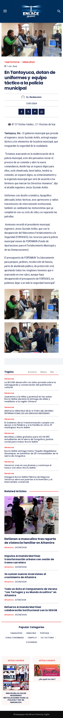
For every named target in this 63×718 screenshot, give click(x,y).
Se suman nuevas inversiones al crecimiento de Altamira (25, 575)
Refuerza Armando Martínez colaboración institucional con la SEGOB (30, 608)
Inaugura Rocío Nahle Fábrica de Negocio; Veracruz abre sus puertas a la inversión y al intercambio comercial (28, 479)
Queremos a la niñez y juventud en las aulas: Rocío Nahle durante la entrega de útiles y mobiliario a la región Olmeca (28, 399)
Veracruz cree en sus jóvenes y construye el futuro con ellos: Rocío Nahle (27, 466)
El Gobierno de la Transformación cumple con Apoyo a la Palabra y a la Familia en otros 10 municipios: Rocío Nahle (29, 425)
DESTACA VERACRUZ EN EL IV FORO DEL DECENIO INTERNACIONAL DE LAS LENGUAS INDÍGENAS (28, 412)
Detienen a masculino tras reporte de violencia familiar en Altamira (30, 541)
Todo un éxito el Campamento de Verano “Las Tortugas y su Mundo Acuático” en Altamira (30, 592)
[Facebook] (21, 112)
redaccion (35, 97)
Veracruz (28, 62)
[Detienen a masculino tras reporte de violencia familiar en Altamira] (31, 515)
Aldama (43, 372)
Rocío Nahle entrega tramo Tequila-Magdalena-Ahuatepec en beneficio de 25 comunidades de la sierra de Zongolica (31, 453)
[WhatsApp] (42, 112)
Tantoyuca (12, 62)
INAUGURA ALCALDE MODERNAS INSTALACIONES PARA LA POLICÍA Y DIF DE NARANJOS (15, 698)
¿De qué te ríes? (47, 679)
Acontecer (32, 372)
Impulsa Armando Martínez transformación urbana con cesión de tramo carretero (29, 559)
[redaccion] (23, 97)
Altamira (9, 547)
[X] (28, 112)
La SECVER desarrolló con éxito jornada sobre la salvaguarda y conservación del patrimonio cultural (30, 385)
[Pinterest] (35, 112)
